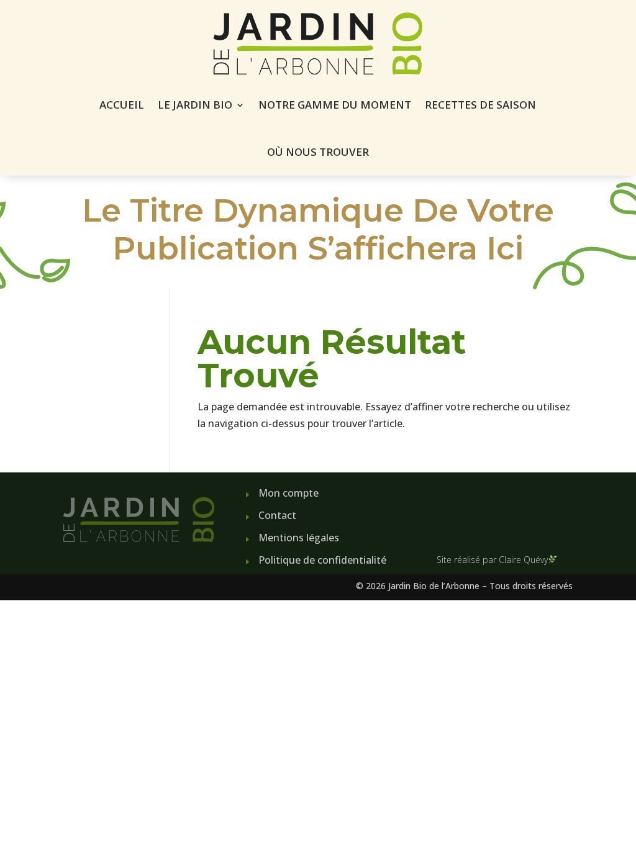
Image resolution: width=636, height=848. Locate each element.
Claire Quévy (523, 560)
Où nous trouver (318, 152)
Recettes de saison (480, 104)
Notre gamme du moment (334, 104)
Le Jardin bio (195, 104)
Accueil (121, 104)
